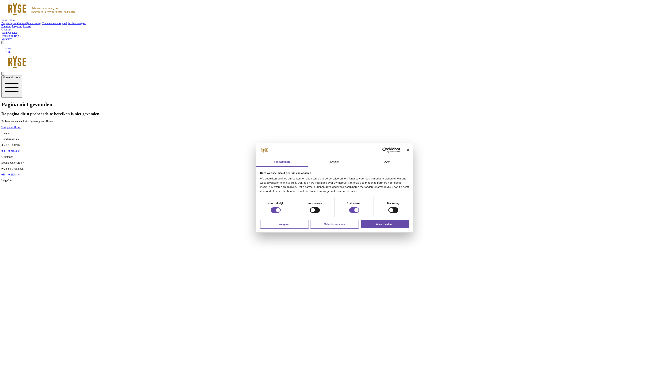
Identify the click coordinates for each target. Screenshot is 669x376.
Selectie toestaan (334, 224)
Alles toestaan (384, 224)
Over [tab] (387, 161)
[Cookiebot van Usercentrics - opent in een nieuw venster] (385, 150)
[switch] (315, 210)
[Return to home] (334, 9)
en (9, 48)
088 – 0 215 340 (10, 174)
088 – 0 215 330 (10, 150)
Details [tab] (334, 161)
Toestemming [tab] (282, 161)
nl (9, 51)
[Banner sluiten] (408, 150)
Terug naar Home (11, 127)
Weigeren (284, 224)
